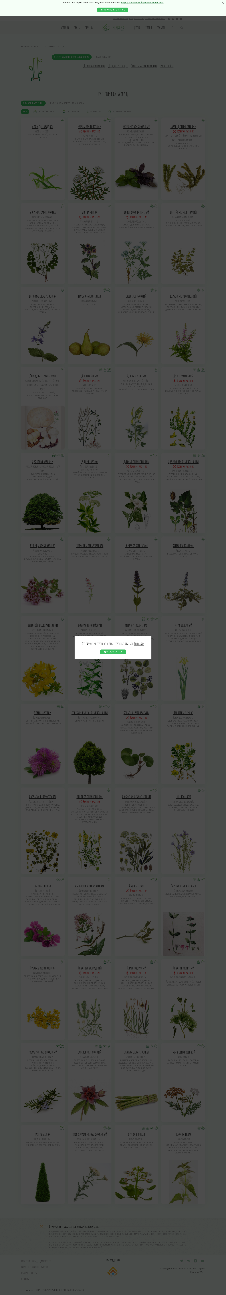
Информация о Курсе (113, 10)
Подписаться (115, 652)
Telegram (139, 643)
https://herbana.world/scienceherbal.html (142, 2)
